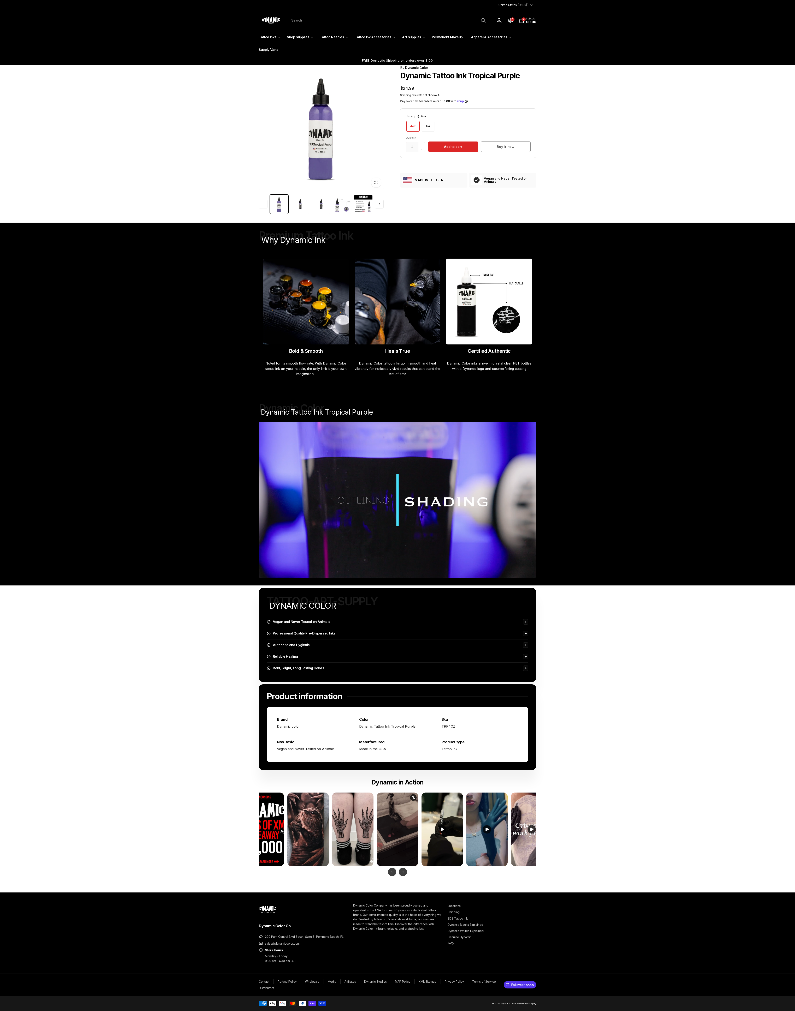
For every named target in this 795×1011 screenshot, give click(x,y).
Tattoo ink (449, 749)
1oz (428, 126)
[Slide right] (379, 204)
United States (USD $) (514, 5)
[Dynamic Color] (267, 914)
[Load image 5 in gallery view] (342, 204)
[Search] (483, 20)
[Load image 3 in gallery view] (300, 204)
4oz (413, 126)
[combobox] (388, 20)
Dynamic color (288, 726)
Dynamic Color (414, 68)
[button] (527, 20)
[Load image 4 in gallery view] (321, 204)
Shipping (405, 95)
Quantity (411, 137)
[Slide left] (263, 204)
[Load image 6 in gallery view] (363, 204)
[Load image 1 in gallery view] (279, 204)
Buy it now (505, 147)
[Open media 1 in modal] (321, 127)
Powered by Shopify (526, 1003)
